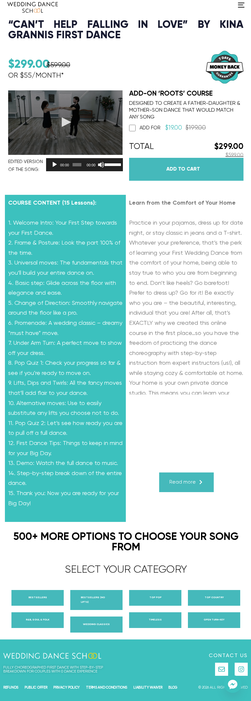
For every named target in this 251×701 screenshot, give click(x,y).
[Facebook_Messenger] (233, 684)
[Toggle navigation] (204, 5)
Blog (172, 687)
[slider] (112, 164)
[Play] (54, 164)
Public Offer (36, 687)
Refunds (10, 687)
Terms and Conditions (106, 687)
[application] (82, 164)
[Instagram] (241, 669)
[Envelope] (221, 669)
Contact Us (228, 655)
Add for (173, 128)
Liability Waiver (147, 687)
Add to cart (183, 169)
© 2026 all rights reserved (223, 687)
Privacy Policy (66, 687)
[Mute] (101, 164)
